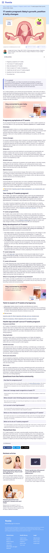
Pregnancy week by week (24, 6)
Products (8, 538)
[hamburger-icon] (3, 2)
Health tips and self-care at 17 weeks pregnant (18, 70)
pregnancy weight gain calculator (28, 207)
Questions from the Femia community (16, 72)
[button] (44, 56)
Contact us (8, 543)
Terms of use (36, 541)
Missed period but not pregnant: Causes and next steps (12, 501)
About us (8, 539)
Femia (4, 6)
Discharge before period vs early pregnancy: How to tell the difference (12, 471)
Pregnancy (15, 6)
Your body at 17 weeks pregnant (15, 63)
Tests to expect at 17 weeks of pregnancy (17, 68)
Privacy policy (36, 539)
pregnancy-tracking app (25, 220)
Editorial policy (36, 538)
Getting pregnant (23, 539)
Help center (9, 545)
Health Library (9, 6)
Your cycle (22, 545)
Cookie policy (36, 543)
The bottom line (10, 74)
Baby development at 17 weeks (14, 66)
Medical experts (10, 541)
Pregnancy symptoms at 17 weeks (15, 61)
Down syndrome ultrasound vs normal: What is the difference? (34, 471)
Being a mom (23, 543)
